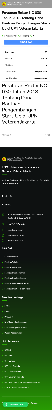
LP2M (6, 306)
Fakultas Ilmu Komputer (14, 273)
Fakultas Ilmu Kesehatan (15, 278)
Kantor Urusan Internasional (16, 387)
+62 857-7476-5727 (16, 224)
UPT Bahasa (9, 361)
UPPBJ (7, 350)
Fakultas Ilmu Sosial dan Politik (17, 289)
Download (26, 42)
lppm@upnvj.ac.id (15, 230)
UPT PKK (8, 355)
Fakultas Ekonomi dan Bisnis (16, 283)
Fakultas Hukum (11, 257)
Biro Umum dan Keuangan (15, 322)
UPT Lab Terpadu (12, 366)
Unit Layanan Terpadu (14, 377)
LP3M (6, 311)
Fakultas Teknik (11, 262)
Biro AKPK (8, 317)
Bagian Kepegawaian (13, 333)
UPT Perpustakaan (12, 371)
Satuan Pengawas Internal (15, 327)
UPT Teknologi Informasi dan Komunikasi (22, 382)
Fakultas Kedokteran (13, 267)
